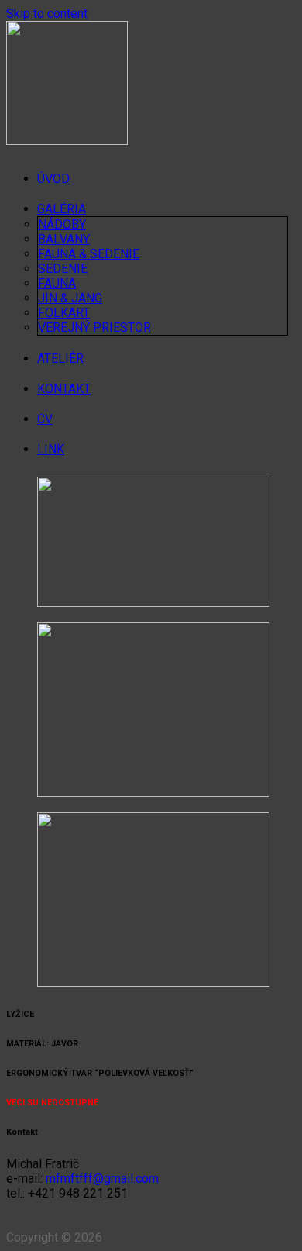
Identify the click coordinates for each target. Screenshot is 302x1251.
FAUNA (57, 283)
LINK (50, 449)
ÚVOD (53, 178)
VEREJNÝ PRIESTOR (94, 327)
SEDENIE (63, 268)
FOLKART (64, 312)
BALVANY (64, 239)
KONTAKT (64, 388)
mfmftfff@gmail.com (102, 1178)
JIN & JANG (70, 298)
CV (45, 419)
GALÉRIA (61, 209)
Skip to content (47, 13)
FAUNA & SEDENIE (88, 253)
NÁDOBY (62, 224)
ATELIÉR (60, 358)
